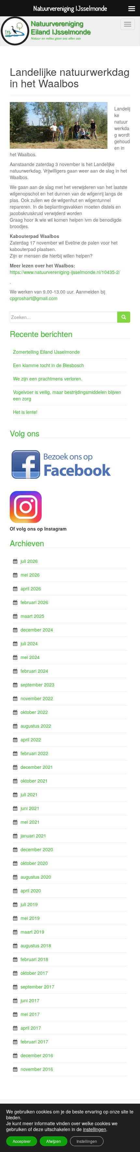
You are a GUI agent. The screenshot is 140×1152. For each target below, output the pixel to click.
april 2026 (31, 588)
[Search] (123, 317)
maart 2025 (32, 616)
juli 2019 (29, 904)
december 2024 (37, 629)
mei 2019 (30, 918)
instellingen (94, 1129)
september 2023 (37, 684)
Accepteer (22, 1141)
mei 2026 (30, 574)
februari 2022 (34, 753)
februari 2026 (34, 602)
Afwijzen (53, 1141)
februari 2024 (34, 671)
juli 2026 (29, 561)
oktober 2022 (34, 712)
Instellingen (87, 1141)
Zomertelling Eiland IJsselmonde (46, 351)
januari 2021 (33, 835)
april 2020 (31, 890)
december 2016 (37, 1055)
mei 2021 (30, 822)
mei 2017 (30, 1014)
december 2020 (37, 849)
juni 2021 (30, 808)
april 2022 (31, 739)
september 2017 (37, 986)
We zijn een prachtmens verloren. (47, 378)
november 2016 (37, 1069)
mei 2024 (30, 657)
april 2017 (31, 1028)
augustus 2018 (36, 945)
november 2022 (37, 698)
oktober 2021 (34, 780)
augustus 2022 (36, 725)
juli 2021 (29, 794)
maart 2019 (32, 931)
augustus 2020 (36, 876)
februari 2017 (34, 1041)
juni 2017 (30, 1000)
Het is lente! (25, 412)
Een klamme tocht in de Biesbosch (48, 365)
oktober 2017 (34, 973)
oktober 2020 (34, 863)
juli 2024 (29, 643)
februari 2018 (34, 959)
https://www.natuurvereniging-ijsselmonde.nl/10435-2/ (65, 272)
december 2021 (37, 767)
